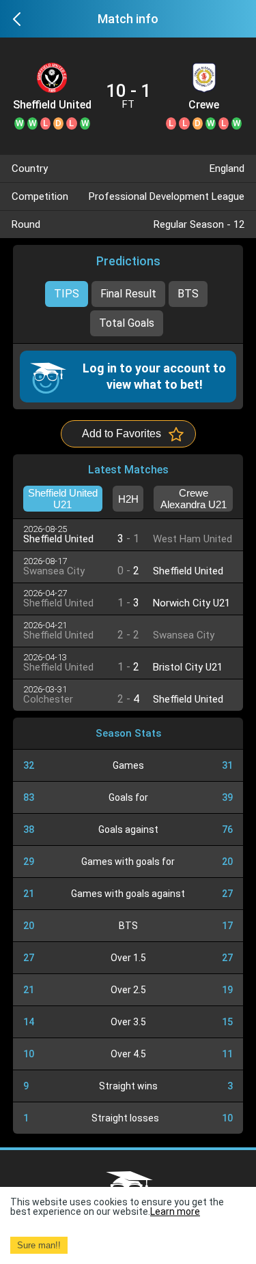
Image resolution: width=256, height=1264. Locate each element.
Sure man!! (39, 1245)
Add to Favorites (121, 433)
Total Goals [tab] (126, 323)
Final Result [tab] (128, 293)
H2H (128, 499)
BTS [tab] (188, 293)
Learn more (175, 1211)
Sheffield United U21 (52, 105)
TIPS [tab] (66, 293)
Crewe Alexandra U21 (204, 105)
